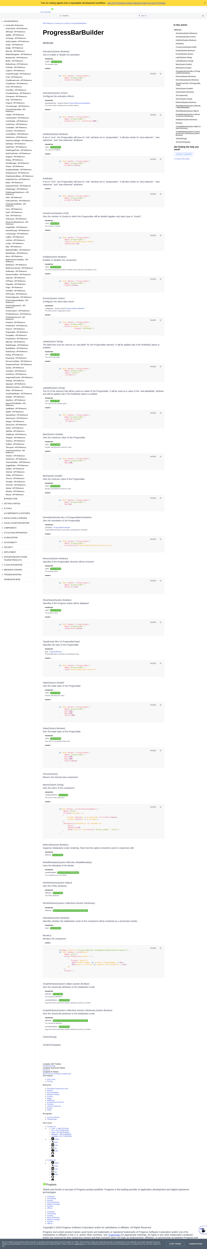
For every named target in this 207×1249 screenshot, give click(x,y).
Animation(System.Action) (55, 93)
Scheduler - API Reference (16, 371)
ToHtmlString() (50, 1037)
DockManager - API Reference (17, 163)
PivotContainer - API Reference (18, 311)
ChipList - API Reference (15, 103)
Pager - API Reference (14, 287)
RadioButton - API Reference (17, 348)
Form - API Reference (14, 209)
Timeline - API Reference (15, 456)
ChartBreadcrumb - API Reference (19, 80)
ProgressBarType (55, 652)
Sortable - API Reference (15, 397)
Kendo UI (46, 1070)
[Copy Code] (160, 74)
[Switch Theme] (203, 15)
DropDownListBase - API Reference (19, 176)
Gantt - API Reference (14, 212)
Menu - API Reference (14, 256)
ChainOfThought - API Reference (18, 74)
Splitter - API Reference (15, 412)
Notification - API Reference (16, 271)
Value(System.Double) (53, 682)
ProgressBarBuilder (78, 23)
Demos (50, 1090)
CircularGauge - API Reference (17, 106)
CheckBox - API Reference (16, 90)
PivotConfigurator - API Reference (19, 297)
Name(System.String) (53, 785)
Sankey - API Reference (15, 368)
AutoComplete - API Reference (17, 41)
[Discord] (52, 1156)
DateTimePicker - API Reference (18, 153)
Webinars (50, 1100)
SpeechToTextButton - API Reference (16, 404)
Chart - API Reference (14, 77)
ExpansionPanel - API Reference (18, 186)
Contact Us (51, 1127)
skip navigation (45, 12)
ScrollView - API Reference (16, 374)
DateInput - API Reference (16, 144)
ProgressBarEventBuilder (75, 308)
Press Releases (53, 1202)
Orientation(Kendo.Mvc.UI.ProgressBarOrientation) (67, 517)
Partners (50, 1104)
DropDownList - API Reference (17, 173)
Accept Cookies (175, 1244)
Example (48, 68)
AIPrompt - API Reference (15, 32)
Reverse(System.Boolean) (55, 558)
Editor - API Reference (14, 183)
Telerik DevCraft (49, 1066)
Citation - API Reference (15, 115)
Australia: (61, 1136)
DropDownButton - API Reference (18, 170)
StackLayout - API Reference (17, 418)
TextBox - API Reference (15, 444)
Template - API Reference (15, 438)
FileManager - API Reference (17, 189)
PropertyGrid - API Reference (17, 339)
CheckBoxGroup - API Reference (18, 93)
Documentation (53, 1092)
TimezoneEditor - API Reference (18, 462)
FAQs (49, 1110)
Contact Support (184, 154)
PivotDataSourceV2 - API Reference (15, 318)
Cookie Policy (78, 1244)
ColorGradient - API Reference (17, 118)
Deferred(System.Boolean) (55, 845)
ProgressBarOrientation (62, 527)
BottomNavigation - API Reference (19, 54)
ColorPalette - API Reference (17, 121)
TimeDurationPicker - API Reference (15, 451)
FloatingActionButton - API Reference (16, 205)
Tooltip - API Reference (14, 475)
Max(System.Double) (53, 434)
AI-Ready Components (62, 1074)
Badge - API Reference (14, 48)
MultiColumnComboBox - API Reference (17, 261)
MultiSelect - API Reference (16, 265)
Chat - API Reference (14, 87)
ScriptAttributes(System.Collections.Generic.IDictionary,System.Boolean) (77, 1010)
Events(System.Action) (54, 298)
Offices (49, 1208)
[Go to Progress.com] (50, 1185)
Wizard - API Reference (15, 495)
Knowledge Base (12, 579)
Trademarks (114, 1234)
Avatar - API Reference (14, 45)
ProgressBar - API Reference (17, 332)
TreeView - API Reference (16, 485)
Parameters (49, 59)
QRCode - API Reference (15, 342)
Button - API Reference (14, 61)
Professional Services (55, 1102)
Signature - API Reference (16, 384)
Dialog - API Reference (14, 160)
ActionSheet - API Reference (17, 28)
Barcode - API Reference (15, 51)
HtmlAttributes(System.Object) (57, 883)
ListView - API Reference (15, 240)
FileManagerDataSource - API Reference (17, 193)
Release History (53, 1094)
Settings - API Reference (15, 381)
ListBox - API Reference (15, 237)
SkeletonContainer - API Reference (19, 387)
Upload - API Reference (15, 488)
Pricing (50, 1081)
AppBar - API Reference (15, 35)
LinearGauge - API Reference (17, 234)
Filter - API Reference (14, 197)
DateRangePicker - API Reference (19, 150)
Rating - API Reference (14, 355)
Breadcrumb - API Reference (17, 58)
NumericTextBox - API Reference (18, 274)
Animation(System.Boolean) (56, 51)
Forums (50, 1096)
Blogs (49, 1098)
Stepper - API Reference (15, 421)
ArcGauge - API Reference (16, 38)
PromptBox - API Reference (16, 335)
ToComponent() (50, 774)
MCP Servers (48, 1074)
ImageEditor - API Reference (16, 227)
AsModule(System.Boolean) (56, 918)
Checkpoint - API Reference (16, 96)
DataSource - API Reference (16, 137)
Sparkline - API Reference (16, 400)
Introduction (10, 499)
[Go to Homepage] (52, 12)
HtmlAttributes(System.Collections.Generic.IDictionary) (69, 903)
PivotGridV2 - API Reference (16, 326)
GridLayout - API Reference (16, 219)
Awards (50, 1200)
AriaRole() (47, 178)
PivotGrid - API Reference (15, 322)
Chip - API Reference (14, 100)
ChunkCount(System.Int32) (56, 213)
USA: (60, 1128)
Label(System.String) (53, 341)
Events (49, 1108)
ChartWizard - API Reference (17, 83)
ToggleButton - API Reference (17, 465)
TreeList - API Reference (15, 478)
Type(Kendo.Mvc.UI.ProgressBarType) (61, 641)
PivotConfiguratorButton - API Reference (17, 301)
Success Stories (53, 1117)
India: (60, 1132)
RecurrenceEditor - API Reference (19, 361)
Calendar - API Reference (15, 67)
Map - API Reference (14, 247)
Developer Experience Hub (57, 1089)
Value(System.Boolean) (54, 728)
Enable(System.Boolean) (55, 257)
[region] (103, 1244)
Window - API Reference (15, 491)
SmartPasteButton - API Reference (19, 394)
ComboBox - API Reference (16, 128)
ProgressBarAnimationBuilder (79, 103)
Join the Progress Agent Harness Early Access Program (136, 3)
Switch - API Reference (14, 428)
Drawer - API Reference (15, 166)
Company (51, 1196)
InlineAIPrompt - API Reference (18, 230)
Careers (50, 1206)
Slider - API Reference (14, 390)
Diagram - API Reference (15, 157)
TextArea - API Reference (15, 441)
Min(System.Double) (52, 476)
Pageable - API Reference (16, 284)
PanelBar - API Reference (15, 291)
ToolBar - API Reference (15, 469)
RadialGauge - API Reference (17, 345)
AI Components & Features (17, 513)
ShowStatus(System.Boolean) (57, 600)
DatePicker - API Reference (16, 147)
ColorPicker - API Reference (16, 124)
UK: (60, 1130)
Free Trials (51, 1079)
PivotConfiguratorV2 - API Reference (15, 306)
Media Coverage (53, 1204)
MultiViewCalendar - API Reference (19, 268)
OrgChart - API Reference (15, 278)
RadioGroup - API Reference (17, 351)
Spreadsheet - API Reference (17, 415)
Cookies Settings (195, 1244)
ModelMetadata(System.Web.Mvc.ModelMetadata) (67, 862)
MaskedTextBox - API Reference (18, 250)
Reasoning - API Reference (16, 358)
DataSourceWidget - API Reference (19, 140)
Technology (51, 1198)
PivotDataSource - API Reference (18, 314)
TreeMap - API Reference (15, 482)
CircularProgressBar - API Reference (15, 110)
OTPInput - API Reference (16, 281)
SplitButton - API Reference (16, 408)
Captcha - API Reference (15, 71)
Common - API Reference (15, 131)
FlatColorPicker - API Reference (18, 201)
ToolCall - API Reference (15, 472)
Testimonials (52, 1119)
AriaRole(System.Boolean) (55, 134)
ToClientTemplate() (52, 1045)
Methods (48, 43)
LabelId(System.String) (54, 388)
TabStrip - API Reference (15, 431)
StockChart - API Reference (16, 425)
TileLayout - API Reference (16, 447)
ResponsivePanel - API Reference (19, 364)
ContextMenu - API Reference (17, 134)
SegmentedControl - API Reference (19, 377)
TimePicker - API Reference (16, 459)
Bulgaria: (61, 1134)
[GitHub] (52, 1154)
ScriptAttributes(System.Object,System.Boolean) (66, 984)
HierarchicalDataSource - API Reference (17, 223)
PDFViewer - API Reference (16, 294)
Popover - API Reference (15, 329)
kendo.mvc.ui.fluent (62, 23)
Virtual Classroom (54, 1106)
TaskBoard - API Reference (16, 434)
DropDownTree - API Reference (18, 179)
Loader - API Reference (15, 243)
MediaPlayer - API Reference (17, 253)
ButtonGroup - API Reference (17, 64)
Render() (47, 935)
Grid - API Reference (13, 216)
